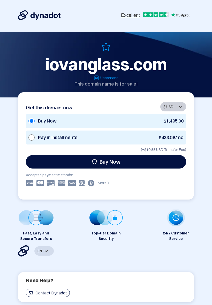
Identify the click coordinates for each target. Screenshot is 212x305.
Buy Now (110, 161)
